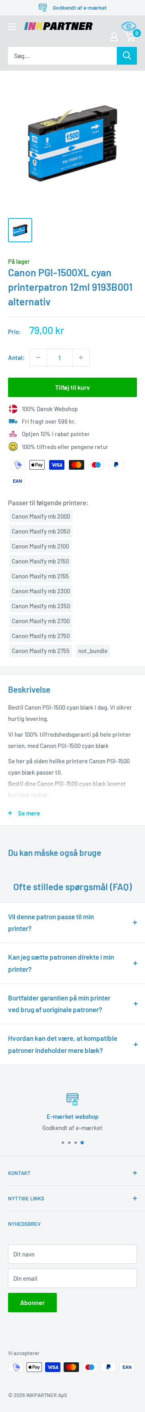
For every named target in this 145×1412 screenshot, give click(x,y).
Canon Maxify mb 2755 (41, 650)
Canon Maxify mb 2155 (40, 576)
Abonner (32, 1302)
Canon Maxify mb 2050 (41, 531)
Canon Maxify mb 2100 (40, 546)
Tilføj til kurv (72, 387)
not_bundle (93, 650)
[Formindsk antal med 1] (38, 357)
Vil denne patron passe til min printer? (51, 922)
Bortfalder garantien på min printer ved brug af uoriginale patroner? (59, 1004)
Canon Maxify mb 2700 (41, 620)
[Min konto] (114, 36)
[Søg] (127, 56)
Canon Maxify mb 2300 (41, 591)
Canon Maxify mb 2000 (41, 516)
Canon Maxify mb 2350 (41, 605)
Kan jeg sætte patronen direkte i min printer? (61, 963)
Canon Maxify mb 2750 (41, 635)
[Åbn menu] (12, 26)
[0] (130, 37)
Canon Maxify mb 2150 (40, 561)
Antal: (16, 357)
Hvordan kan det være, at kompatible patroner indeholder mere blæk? (62, 1044)
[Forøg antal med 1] (80, 357)
